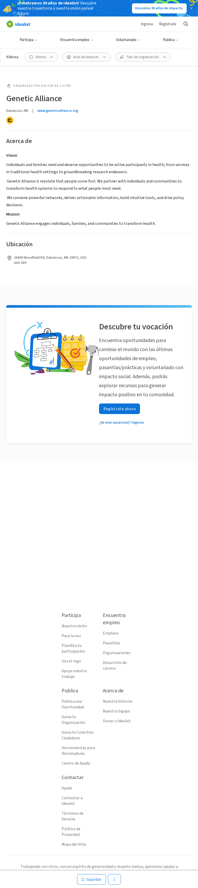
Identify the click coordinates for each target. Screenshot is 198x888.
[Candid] (9, 120)
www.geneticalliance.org (57, 111)
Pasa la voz (71, 636)
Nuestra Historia (117, 701)
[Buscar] (185, 24)
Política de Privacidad (71, 831)
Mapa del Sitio (74, 844)
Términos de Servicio (73, 816)
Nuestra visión (74, 626)
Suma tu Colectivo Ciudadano (78, 735)
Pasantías (111, 643)
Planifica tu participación (73, 648)
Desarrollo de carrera (115, 665)
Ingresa (147, 24)
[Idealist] (18, 24)
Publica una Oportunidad (73, 704)
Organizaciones (116, 653)
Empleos (111, 633)
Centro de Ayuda (76, 763)
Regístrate (167, 24)
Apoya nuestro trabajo (74, 673)
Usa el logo (71, 661)
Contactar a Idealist (72, 800)
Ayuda (67, 788)
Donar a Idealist (117, 721)
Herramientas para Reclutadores (78, 750)
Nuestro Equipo (116, 711)
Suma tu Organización (73, 719)
